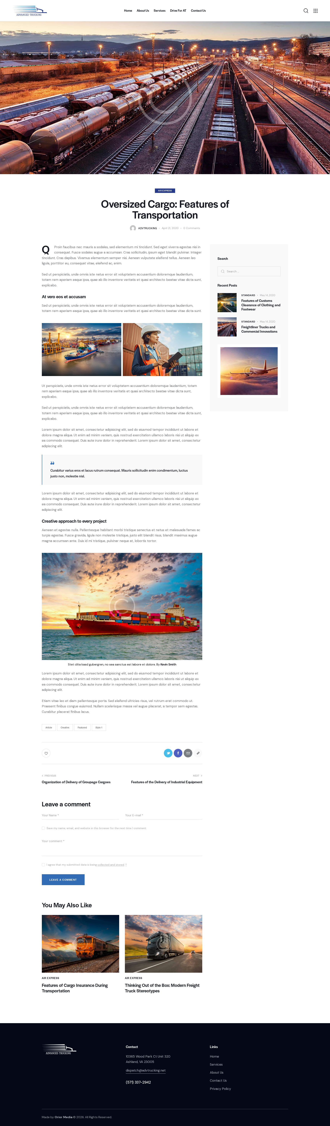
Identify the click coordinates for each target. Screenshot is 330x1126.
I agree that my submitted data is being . (87, 864)
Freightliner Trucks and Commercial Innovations (259, 329)
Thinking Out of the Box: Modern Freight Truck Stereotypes (162, 988)
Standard (248, 295)
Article (48, 727)
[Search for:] (249, 271)
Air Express (165, 190)
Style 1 (98, 727)
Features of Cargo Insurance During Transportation (75, 988)
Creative (65, 727)
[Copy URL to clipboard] (198, 753)
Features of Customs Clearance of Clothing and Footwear (260, 304)
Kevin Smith (168, 664)
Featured (82, 727)
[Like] (46, 753)
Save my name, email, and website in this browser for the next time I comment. (97, 828)
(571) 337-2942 (138, 1082)
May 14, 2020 (267, 295)
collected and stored (111, 864)
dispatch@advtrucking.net (146, 1070)
